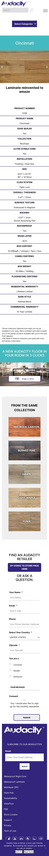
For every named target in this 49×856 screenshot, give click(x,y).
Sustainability (10, 798)
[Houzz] (27, 839)
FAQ (6, 809)
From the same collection (24, 408)
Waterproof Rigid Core (15, 776)
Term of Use (10, 831)
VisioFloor (9, 803)
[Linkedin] (34, 839)
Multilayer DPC (11, 787)
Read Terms (29, 852)
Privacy (7, 825)
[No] (45, 848)
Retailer (16, 671)
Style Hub (9, 792)
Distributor (17, 677)
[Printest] (21, 839)
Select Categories (23, 24)
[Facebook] (8, 839)
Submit (26, 717)
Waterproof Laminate (14, 782)
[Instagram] (41, 839)
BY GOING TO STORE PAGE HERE (24, 567)
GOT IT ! (19, 852)
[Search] (31, 10)
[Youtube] (14, 839)
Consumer (17, 665)
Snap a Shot (27, 378)
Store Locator (11, 814)
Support (8, 820)
